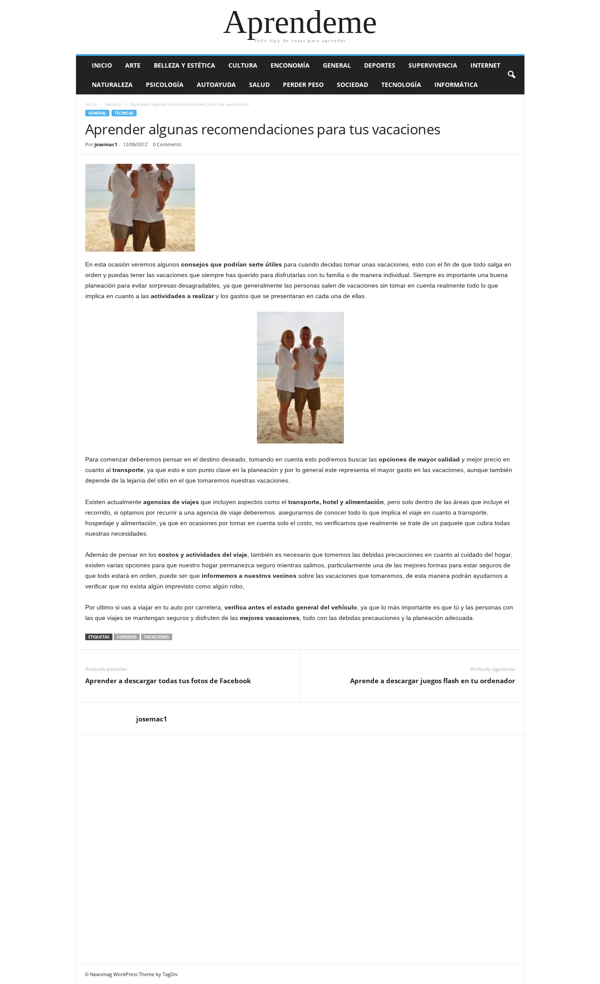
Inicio (102, 65)
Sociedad (352, 84)
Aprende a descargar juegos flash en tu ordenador (432, 680)
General (337, 65)
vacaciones (156, 637)
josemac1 (105, 144)
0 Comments (167, 144)
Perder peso (303, 84)
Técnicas (124, 113)
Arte (133, 65)
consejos (127, 637)
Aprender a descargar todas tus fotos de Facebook (168, 680)
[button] (511, 75)
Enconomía (290, 65)
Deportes (379, 65)
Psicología (165, 84)
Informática (456, 84)
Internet (485, 65)
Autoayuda (216, 84)
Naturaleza (112, 84)
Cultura (242, 65)
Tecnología (401, 84)
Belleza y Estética (184, 65)
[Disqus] (300, 848)
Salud (259, 84)
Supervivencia (432, 65)
